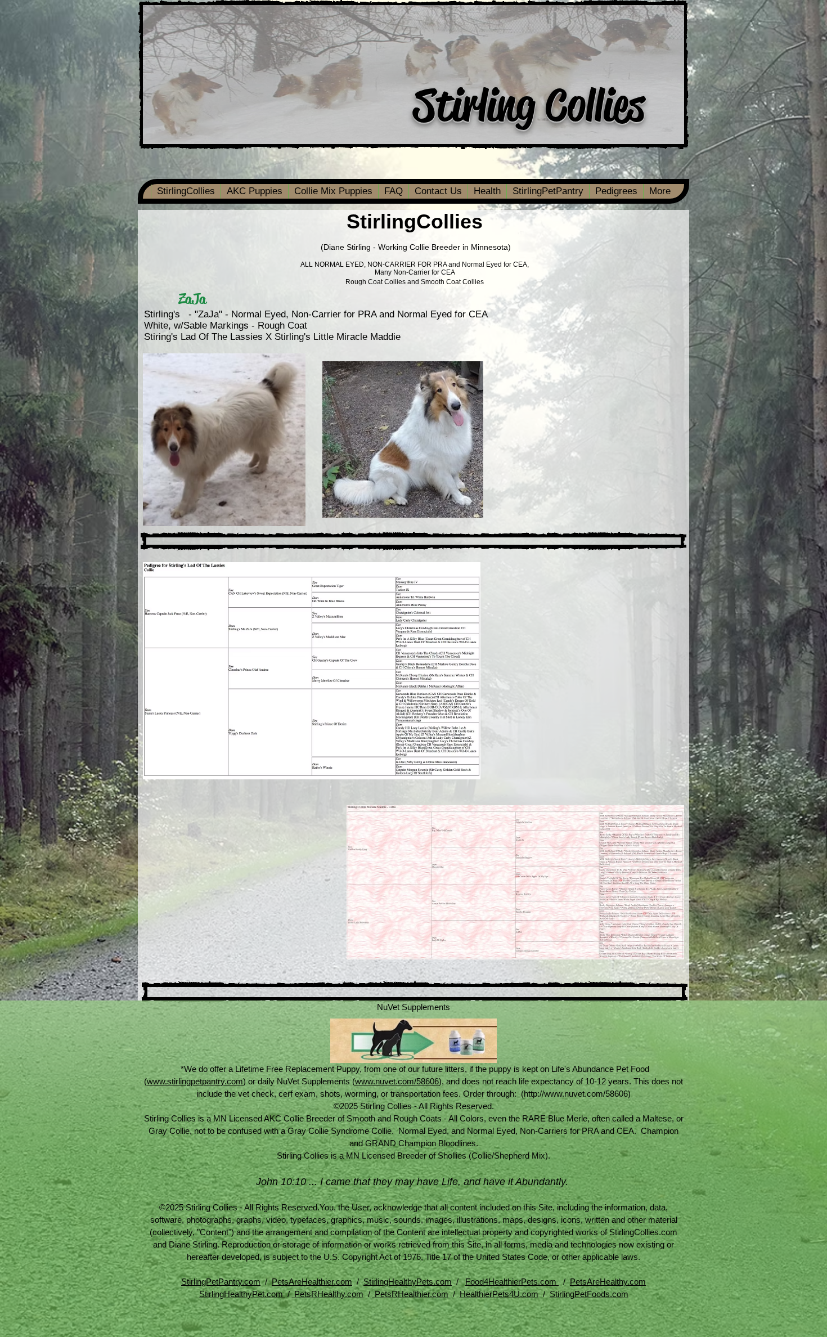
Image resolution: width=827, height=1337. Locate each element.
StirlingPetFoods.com (589, 1294)
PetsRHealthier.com (410, 1294)
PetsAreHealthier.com (312, 1281)
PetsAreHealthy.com (608, 1281)
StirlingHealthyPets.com (407, 1281)
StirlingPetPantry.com (220, 1281)
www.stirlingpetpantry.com (195, 1081)
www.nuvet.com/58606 (397, 1081)
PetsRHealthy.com (327, 1294)
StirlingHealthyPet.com (242, 1294)
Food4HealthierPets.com (512, 1281)
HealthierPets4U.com (499, 1294)
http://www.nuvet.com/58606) (577, 1093)
